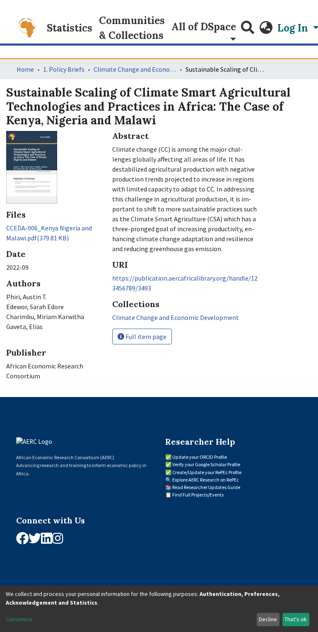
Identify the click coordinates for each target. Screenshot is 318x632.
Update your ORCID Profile (199, 457)
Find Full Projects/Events (198, 495)
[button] (266, 28)
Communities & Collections (132, 28)
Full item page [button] (145, 336)
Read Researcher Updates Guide (206, 487)
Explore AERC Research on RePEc (205, 480)
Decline (268, 619)
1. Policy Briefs (63, 69)
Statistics (69, 28)
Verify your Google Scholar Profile (206, 464)
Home (25, 69)
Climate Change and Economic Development (135, 69)
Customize (19, 619)
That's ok (295, 619)
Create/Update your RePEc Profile (206, 472)
